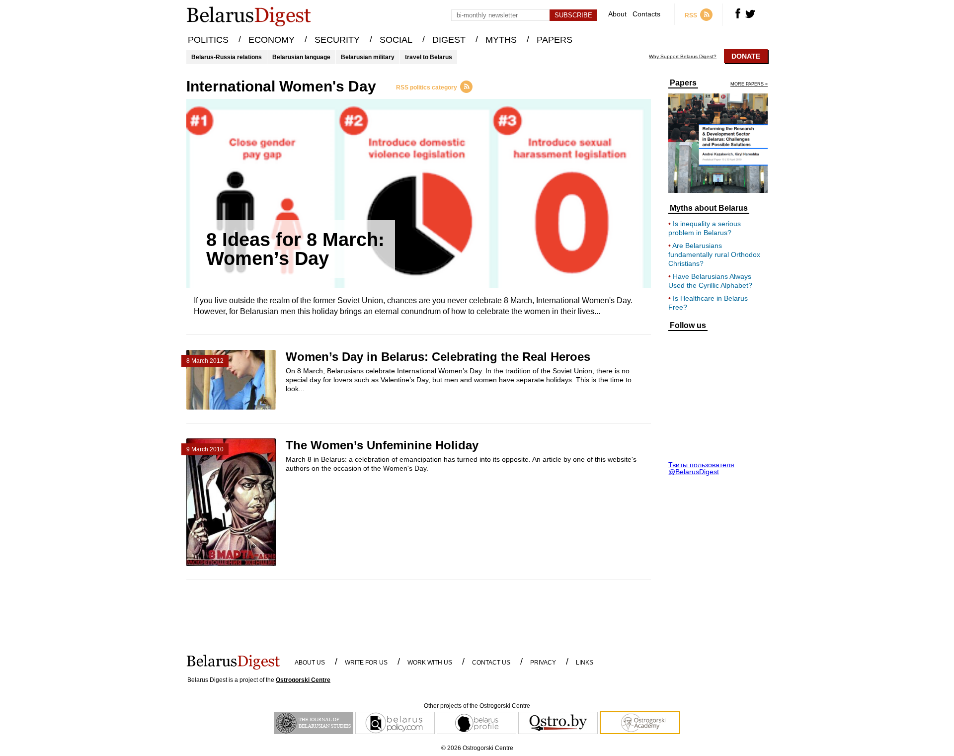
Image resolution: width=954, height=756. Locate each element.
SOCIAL (396, 40)
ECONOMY (271, 40)
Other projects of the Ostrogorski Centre (477, 706)
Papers (683, 83)
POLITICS (208, 40)
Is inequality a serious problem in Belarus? (704, 228)
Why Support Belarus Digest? (682, 56)
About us (310, 662)
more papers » (749, 84)
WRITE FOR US (366, 662)
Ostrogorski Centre (303, 679)
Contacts (646, 14)
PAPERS (554, 40)
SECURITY (337, 40)
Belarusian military (368, 57)
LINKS (584, 662)
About (617, 14)
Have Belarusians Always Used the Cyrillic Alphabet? (710, 280)
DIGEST (449, 40)
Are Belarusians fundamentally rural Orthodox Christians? (714, 254)
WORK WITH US (429, 662)
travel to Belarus (428, 57)
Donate (745, 56)
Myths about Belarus (709, 208)
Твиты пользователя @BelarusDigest (701, 468)
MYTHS (501, 40)
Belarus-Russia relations (226, 57)
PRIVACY (543, 662)
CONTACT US (491, 662)
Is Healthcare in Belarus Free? (708, 302)
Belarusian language (301, 57)
